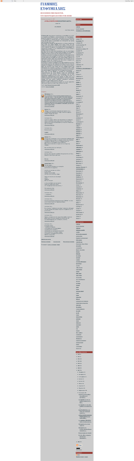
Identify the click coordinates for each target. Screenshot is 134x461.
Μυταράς (78, 198)
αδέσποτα (78, 54)
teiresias (46, 137)
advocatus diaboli (80, 291)
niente (77, 287)
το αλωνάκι (79, 277)
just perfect (78, 246)
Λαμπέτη (78, 187)
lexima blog (78, 297)
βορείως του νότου (80, 250)
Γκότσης (78, 165)
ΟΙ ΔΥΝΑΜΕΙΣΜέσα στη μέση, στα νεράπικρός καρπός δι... (84, 411)
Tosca (77, 143)
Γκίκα (77, 110)
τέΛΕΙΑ (78, 232)
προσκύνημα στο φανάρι (82, 303)
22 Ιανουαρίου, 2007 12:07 (49, 115)
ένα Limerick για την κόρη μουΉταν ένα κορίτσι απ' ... (85, 406)
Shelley (77, 141)
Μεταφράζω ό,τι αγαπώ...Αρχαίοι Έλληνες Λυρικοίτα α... (85, 429)
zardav (77, 326)
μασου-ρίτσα (79, 236)
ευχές (77, 92)
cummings (78, 149)
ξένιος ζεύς (78, 348)
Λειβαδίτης (78, 188)
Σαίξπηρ (78, 206)
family (77, 94)
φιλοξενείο (78, 214)
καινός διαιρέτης (80, 29)
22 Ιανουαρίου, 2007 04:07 (49, 106)
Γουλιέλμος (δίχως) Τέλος (82, 244)
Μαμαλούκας (79, 192)
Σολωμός (78, 210)
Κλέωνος (78, 181)
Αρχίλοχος (78, 159)
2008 (79, 368)
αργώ (77, 80)
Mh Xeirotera (47, 94)
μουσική (78, 86)
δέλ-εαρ (78, 281)
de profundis (51, 86)
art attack (78, 283)
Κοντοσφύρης (79, 183)
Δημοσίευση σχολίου (46, 239)
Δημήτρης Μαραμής (80, 167)
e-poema (78, 259)
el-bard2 (78, 285)
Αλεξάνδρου (79, 157)
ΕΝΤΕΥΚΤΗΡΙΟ (79, 169)
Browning (78, 123)
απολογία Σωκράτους (81, 340)
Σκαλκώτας (79, 96)
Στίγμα (78, 74)
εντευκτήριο (79, 346)
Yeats (77, 108)
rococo (77, 321)
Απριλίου (81, 386)
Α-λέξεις (78, 265)
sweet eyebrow (79, 269)
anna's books (79, 275)
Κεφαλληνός (79, 179)
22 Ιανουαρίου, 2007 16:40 (49, 160)
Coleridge (78, 127)
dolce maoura (79, 240)
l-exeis (77, 293)
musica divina (79, 317)
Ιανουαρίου (82, 392)
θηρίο (77, 62)
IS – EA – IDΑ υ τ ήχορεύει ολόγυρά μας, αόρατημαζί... (85, 436)
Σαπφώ (78, 208)
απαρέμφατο (79, 336)
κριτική (78, 58)
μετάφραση (79, 53)
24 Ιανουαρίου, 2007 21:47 (49, 221)
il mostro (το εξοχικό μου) (82, 238)
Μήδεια (78, 190)
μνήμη (77, 66)
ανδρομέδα (78, 334)
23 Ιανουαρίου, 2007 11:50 (49, 203)
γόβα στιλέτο (79, 267)
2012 (79, 359)
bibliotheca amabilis (80, 230)
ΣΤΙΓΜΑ (78, 27)
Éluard (77, 153)
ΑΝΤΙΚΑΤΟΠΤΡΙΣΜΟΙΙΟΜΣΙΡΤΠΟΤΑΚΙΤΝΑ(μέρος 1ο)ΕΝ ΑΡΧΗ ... (85, 416)
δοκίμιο (47, 86)
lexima (77, 295)
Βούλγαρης (78, 163)
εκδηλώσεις (78, 64)
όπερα (77, 218)
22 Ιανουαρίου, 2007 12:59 (49, 125)
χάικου (77, 216)
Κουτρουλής (79, 78)
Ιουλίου (81, 379)
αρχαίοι (78, 100)
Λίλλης (77, 185)
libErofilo (78, 254)
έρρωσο (77, 330)
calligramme (78, 147)
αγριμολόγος (79, 248)
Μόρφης (78, 84)
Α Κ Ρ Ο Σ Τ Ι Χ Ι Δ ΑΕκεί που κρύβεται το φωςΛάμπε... (84, 396)
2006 (79, 441)
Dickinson (78, 129)
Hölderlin (78, 133)
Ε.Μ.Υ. (77, 344)
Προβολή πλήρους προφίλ (82, 457)
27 (76, 88)
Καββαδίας (78, 177)
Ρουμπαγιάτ (79, 204)
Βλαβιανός (78, 161)
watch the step (79, 242)
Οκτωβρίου (81, 374)
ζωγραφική (78, 102)
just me (46, 109)
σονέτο (77, 120)
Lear (77, 104)
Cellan (77, 125)
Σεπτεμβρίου (82, 376)
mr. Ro (77, 313)
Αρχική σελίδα (56, 241)
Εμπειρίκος (79, 171)
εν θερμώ (78, 43)
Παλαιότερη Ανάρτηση (68, 241)
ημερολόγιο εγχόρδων (81, 49)
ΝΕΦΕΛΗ (78, 228)
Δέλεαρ (78, 112)
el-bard (77, 271)
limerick (78, 90)
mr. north (78, 311)
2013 (79, 356)
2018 (79, 354)
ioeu (79, 454)
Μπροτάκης (79, 196)
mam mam (78, 305)
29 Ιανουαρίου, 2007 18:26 (49, 236)
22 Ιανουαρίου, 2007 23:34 (49, 196)
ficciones (78, 252)
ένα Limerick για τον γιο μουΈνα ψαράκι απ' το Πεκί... (84, 401)
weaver (77, 315)
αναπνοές (78, 98)
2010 (79, 363)
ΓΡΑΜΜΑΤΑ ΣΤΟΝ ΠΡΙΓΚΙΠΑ (83, 31)
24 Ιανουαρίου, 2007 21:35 (49, 212)
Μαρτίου (81, 388)
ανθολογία (78, 76)
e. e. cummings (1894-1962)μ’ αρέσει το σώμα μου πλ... (85, 421)
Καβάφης (78, 175)
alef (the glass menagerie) (81, 234)
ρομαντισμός (79, 212)
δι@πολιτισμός (79, 342)
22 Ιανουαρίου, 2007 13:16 (49, 134)
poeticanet (78, 319)
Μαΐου (80, 383)
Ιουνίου (81, 381)
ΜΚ (77, 72)
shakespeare (78, 151)
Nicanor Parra (79, 137)
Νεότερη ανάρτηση (45, 241)
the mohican (78, 307)
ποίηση (77, 39)
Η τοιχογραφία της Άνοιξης (85, 433)
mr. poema (78, 255)
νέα (77, 56)
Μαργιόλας (78, 194)
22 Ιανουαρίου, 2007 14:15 (49, 149)
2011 (79, 361)
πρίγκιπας (78, 47)
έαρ (77, 328)
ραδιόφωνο (78, 118)
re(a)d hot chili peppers (81, 261)
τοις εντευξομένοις (80, 279)
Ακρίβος (78, 155)
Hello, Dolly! (79, 273)
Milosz (77, 135)
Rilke (77, 139)
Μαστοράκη (79, 114)
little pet (78, 299)
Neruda (77, 106)
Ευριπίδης (78, 173)
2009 (79, 365)
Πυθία (77, 202)
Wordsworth (78, 145)
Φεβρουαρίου (82, 390)
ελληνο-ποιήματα (80, 309)
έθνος (77, 116)
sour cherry (78, 325)
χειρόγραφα (79, 121)
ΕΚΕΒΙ (77, 82)
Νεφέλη (78, 200)
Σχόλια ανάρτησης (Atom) (54, 244)
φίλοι (77, 60)
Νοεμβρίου (81, 372)
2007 (79, 370)
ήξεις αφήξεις (79, 332)
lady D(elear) (79, 263)
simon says (78, 323)
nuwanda (78, 257)
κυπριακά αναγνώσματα (82, 301)
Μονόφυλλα (79, 338)
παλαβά (78, 50)
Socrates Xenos (48, 163)
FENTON (78, 131)
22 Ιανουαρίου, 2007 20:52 (49, 189)
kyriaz (77, 289)
